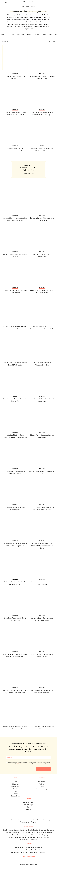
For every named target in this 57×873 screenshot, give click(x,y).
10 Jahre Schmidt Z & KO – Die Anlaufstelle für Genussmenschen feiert (42, 545)
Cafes (12, 34)
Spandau (49, 835)
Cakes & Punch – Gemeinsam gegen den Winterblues (42, 727)
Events (19, 850)
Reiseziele (41, 782)
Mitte (23, 832)
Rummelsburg (21, 835)
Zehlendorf (33, 839)
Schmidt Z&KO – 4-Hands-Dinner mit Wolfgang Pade (41, 77)
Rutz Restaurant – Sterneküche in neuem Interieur (42, 655)
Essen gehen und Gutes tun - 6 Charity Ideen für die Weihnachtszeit (15, 655)
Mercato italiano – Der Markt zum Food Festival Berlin (42, 619)
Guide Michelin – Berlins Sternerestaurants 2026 (15, 149)
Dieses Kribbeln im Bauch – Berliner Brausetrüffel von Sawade (42, 691)
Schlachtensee (31, 835)
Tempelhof (17, 837)
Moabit (28, 832)
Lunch (50, 34)
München (15, 789)
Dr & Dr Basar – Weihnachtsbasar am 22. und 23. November (15, 363)
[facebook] (22, 860)
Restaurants (11, 26)
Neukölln (35, 832)
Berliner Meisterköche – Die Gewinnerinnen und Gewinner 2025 (42, 327)
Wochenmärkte (25, 822)
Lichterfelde (16, 832)
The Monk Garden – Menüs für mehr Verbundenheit (42, 219)
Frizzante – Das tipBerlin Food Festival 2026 (15, 77)
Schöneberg (41, 835)
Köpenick (8, 832)
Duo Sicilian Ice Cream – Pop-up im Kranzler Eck (15, 400)
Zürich (15, 793)
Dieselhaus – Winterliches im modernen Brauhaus (15, 472)
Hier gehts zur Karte (28, 173)
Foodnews (34, 822)
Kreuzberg (50, 830)
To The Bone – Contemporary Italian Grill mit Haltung (42, 291)
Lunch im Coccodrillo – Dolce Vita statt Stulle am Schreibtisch (41, 149)
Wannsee (39, 837)
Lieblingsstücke (28, 802)
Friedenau (23, 830)
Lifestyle (28, 798)
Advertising (26, 850)
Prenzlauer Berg (10, 835)
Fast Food (37, 34)
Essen (31, 29)
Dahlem (16, 830)
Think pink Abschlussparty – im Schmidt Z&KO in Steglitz (15, 113)
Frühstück (27, 26)
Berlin (15, 782)
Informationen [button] (28, 843)
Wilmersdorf (24, 839)
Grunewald (42, 830)
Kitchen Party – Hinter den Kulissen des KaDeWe (42, 436)
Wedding (46, 837)
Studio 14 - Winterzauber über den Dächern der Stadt (15, 583)
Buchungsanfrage (41, 789)
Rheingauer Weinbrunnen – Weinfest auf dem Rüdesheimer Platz (15, 727)
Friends (37, 850)
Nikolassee (42, 832)
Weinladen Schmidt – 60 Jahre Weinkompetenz (15, 508)
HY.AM (36, 864)
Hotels (41, 786)
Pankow (49, 832)
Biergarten (49, 820)
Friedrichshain (33, 830)
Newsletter (38, 847)
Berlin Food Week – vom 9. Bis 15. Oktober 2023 (15, 619)
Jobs (32, 850)
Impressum (42, 852)
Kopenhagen (15, 786)
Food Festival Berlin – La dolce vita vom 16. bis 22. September (15, 544)
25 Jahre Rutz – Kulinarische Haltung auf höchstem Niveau (15, 327)
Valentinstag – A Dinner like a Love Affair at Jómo (15, 291)
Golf (28, 807)
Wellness (42, 784)
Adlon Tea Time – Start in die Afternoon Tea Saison (42, 363)
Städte (15, 777)
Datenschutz (15, 852)
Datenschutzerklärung (21, 763)
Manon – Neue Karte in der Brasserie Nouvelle (15, 255)
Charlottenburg (8, 830)
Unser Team (30, 847)
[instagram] (26, 860)
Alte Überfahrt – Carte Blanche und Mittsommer (42, 400)
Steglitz (10, 837)
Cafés (47, 24)
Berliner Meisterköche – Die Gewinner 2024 (42, 472)
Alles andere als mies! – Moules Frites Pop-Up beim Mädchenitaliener (15, 691)
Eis (44, 820)
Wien (15, 791)
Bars (44, 34)
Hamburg (15, 784)
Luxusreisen (41, 777)
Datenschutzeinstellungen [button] (29, 852)
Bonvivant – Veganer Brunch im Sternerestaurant (41, 255)
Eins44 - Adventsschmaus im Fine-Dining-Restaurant (42, 583)
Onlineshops (28, 804)
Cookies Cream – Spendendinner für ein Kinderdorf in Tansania (42, 508)
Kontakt (22, 847)
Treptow (32, 837)
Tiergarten (25, 837)
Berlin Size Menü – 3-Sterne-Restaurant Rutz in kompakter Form (15, 436)
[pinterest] (30, 860)
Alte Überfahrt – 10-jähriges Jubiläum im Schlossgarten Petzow (15, 219)
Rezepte (28, 809)
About (17, 847)
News (28, 812)
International (15, 796)
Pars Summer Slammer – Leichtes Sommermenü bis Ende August (42, 113)
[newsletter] (34, 860)
